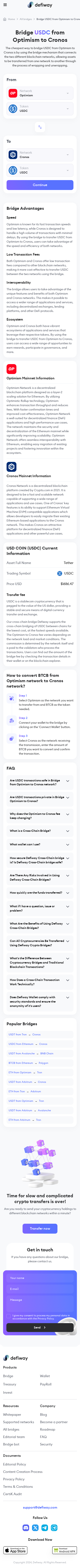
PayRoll (45, 1384)
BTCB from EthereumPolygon (28, 1062)
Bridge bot (11, 1444)
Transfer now (40, 1228)
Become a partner (54, 1422)
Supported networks (18, 1422)
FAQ (43, 1437)
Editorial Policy (14, 1464)
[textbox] (40, 93)
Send (37, 1327)
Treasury (9, 1384)
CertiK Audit (12, 1494)
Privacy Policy (14, 1479)
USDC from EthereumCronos (28, 1043)
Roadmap (47, 1429)
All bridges (11, 1429)
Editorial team (14, 1437)
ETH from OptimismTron (25, 1072)
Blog (43, 1414)
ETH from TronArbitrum (25, 1091)
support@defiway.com (40, 1507)
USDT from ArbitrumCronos (27, 1081)
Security (46, 1444)
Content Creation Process (22, 1472)
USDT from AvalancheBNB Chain (31, 1053)
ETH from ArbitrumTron (25, 1119)
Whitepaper (12, 1414)
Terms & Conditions (18, 1486)
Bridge (8, 1376)
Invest (7, 1392)
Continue (40, 185)
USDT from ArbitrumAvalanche (30, 1110)
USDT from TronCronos (24, 1034)
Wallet (45, 1376)
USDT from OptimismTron (26, 1100)
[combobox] (40, 93)
